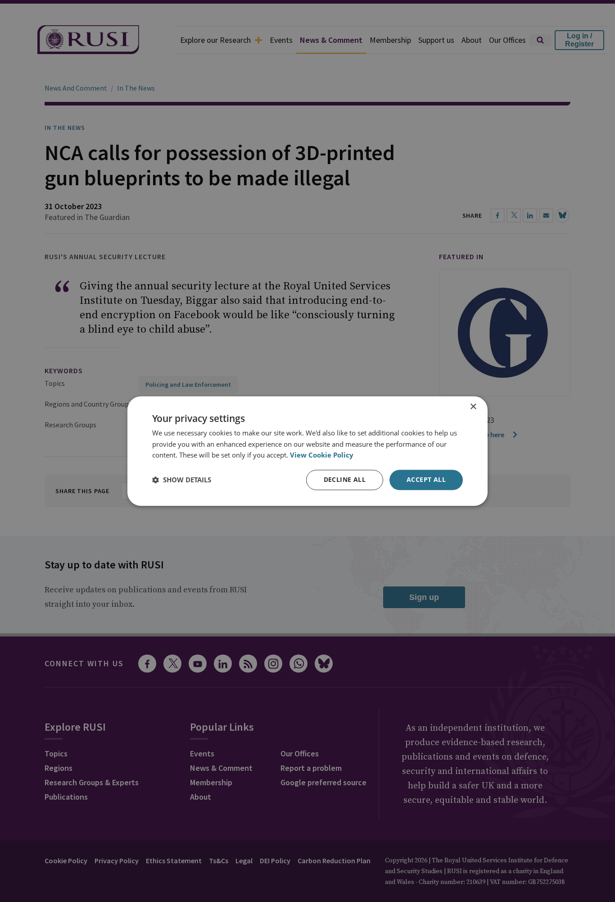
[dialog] (307, 451)
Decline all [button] (345, 479)
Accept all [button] (426, 479)
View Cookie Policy (321, 455)
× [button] (473, 406)
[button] (181, 480)
